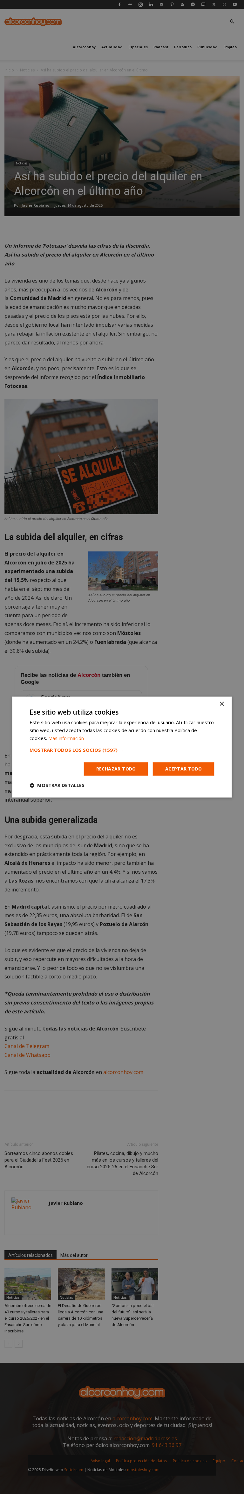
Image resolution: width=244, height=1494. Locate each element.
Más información (66, 738)
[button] (122, 750)
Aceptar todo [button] (183, 769)
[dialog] (122, 747)
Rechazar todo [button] (116, 769)
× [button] (221, 704)
